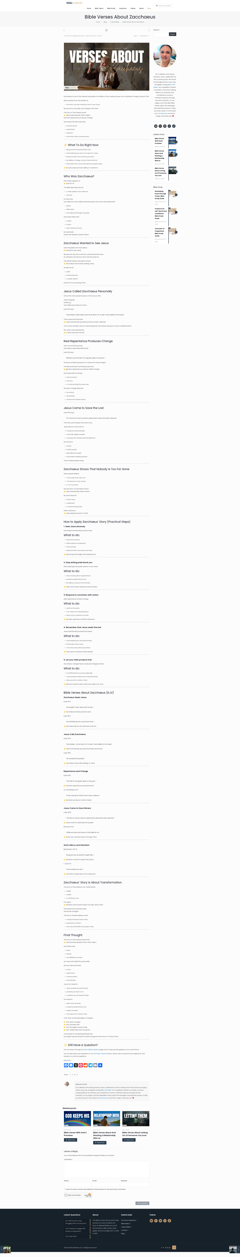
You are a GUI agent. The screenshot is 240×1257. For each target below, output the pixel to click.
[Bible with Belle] (74, 3)
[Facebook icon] (161, 1248)
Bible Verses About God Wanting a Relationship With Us (104, 1135)
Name (67, 1181)
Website (124, 1181)
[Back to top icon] (174, 1247)
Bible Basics (125, 1224)
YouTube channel (100, 1054)
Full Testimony (104, 1098)
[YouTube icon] (163, 1248)
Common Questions (128, 1220)
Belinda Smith (79, 36)
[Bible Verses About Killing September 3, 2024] (234, 1249)
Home (98, 22)
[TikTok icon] (169, 1248)
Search (156, 30)
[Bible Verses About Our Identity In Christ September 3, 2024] (5, 1249)
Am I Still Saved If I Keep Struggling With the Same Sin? (75, 1222)
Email (95, 1181)
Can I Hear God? (71, 1236)
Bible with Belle (106, 1090)
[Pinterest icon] (165, 1248)
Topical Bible (114, 22)
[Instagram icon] (167, 1248)
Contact (124, 1230)
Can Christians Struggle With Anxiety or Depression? (75, 1230)
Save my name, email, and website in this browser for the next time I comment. (96, 1189)
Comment (68, 1159)
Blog (105, 22)
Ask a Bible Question (91, 1050)
